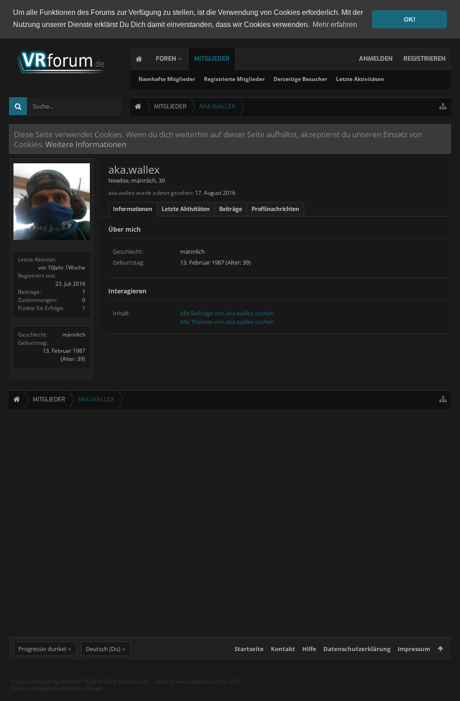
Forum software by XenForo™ (80, 681)
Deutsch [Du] (103, 649)
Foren (166, 58)
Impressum (414, 649)
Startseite (249, 649)
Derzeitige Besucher (300, 79)
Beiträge (230, 209)
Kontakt (283, 649)
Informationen (132, 209)
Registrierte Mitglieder (234, 79)
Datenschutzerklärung (356, 649)
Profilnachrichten (275, 209)
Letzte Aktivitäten (360, 79)
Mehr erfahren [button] (335, 24)
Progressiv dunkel (42, 649)
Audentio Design (82, 688)
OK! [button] (410, 19)
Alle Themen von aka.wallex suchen (227, 322)
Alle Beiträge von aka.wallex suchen (227, 313)
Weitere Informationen (85, 144)
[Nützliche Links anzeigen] (443, 106)
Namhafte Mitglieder (166, 79)
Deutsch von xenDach (197, 681)
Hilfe (309, 649)
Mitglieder (212, 58)
